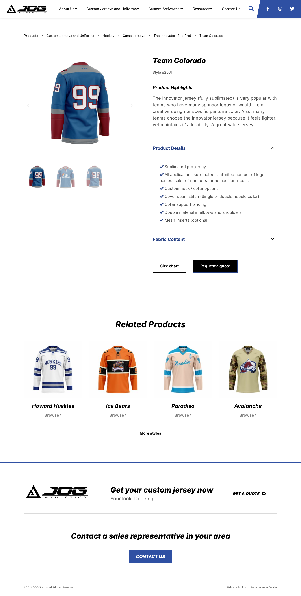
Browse (52, 415)
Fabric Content (169, 239)
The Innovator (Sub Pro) (172, 36)
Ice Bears (118, 406)
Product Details (169, 148)
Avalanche (248, 406)
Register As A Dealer (263, 587)
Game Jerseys (134, 36)
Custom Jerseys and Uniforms (70, 36)
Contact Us (231, 9)
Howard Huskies (53, 406)
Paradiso (183, 406)
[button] (251, 8)
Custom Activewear (165, 9)
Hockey (108, 36)
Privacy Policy (236, 587)
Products (31, 36)
